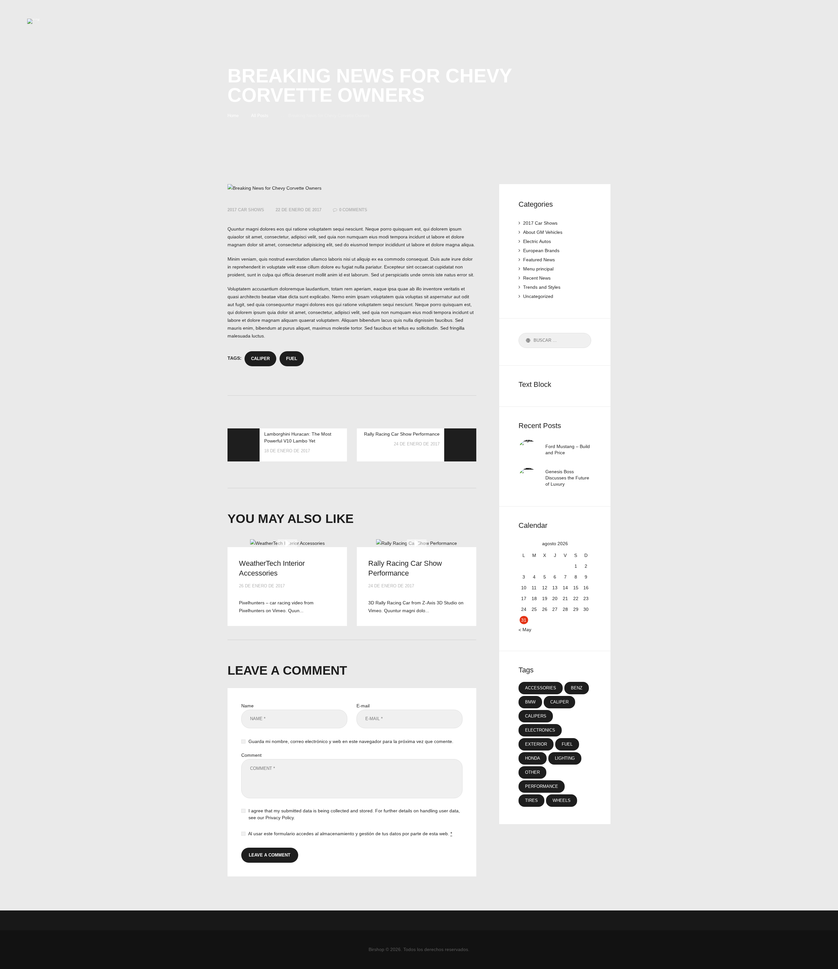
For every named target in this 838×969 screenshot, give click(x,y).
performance (541, 786)
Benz (576, 687)
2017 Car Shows (246, 209)
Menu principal (538, 268)
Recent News (537, 278)
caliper (260, 358)
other (532, 772)
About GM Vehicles (542, 232)
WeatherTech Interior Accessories (272, 568)
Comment (251, 755)
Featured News (539, 259)
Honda (532, 758)
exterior (536, 744)
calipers (535, 716)
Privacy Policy (279, 817)
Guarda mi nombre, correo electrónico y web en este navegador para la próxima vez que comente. (350, 741)
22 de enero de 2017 (298, 209)
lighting (565, 758)
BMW (530, 702)
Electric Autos (537, 241)
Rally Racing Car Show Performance (405, 568)
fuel (291, 358)
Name (247, 705)
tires (531, 800)
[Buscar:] (555, 340)
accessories (540, 687)
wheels (562, 800)
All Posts (259, 115)
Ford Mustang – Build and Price (567, 449)
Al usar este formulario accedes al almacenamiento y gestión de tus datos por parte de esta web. (350, 833)
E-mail (363, 705)
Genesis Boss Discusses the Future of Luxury (567, 478)
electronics (540, 730)
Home (233, 115)
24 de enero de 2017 (391, 585)
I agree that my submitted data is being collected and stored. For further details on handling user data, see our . (354, 814)
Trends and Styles (541, 287)
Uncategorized (538, 296)
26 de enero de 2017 (262, 585)
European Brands (541, 250)
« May (525, 629)
